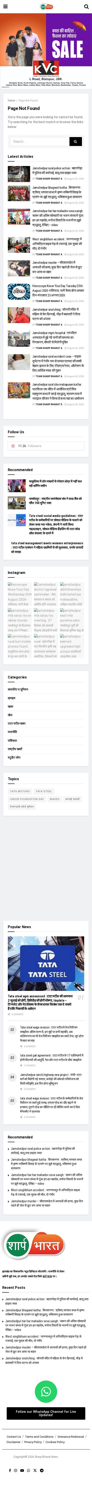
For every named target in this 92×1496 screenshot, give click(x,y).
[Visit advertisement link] (46, 51)
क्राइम (11, 698)
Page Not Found (28, 100)
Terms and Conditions (39, 1436)
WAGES (55, 799)
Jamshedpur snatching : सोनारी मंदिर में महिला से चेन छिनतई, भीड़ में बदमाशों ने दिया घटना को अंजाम (56, 314)
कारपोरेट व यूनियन (18, 689)
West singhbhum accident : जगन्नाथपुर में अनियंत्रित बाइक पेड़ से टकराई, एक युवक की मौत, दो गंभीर (57, 244)
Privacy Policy (33, 1442)
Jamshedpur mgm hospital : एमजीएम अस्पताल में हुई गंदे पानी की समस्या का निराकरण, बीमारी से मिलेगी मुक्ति (54, 337)
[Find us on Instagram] (15, 1470)
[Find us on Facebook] (10, 1470)
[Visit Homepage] (46, 6)
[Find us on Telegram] (42, 1470)
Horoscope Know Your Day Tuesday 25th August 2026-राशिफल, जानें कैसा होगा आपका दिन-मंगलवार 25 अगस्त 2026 (58, 290)
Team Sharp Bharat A (49, 179)
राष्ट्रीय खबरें (15, 749)
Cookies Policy (55, 1442)
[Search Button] (86, 6)
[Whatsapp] (46, 1392)
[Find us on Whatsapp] (28, 1470)
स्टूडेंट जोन (14, 757)
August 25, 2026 (75, 179)
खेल (10, 715)
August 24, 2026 (75, 376)
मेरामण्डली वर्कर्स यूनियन (22, 806)
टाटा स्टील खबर (16, 723)
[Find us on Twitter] (35, 1470)
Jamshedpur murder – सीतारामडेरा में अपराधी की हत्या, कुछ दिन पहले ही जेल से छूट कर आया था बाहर (57, 267)
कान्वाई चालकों (72, 799)
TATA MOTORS (20, 791)
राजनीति (12, 732)
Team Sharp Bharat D (49, 404)
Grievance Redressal (71, 1436)
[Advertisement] (46, 868)
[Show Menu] (5, 6)
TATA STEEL (44, 791)
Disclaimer (13, 1442)
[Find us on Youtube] (22, 1470)
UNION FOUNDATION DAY (27, 799)
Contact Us (14, 1436)
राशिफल (12, 740)
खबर (10, 706)
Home (11, 100)
